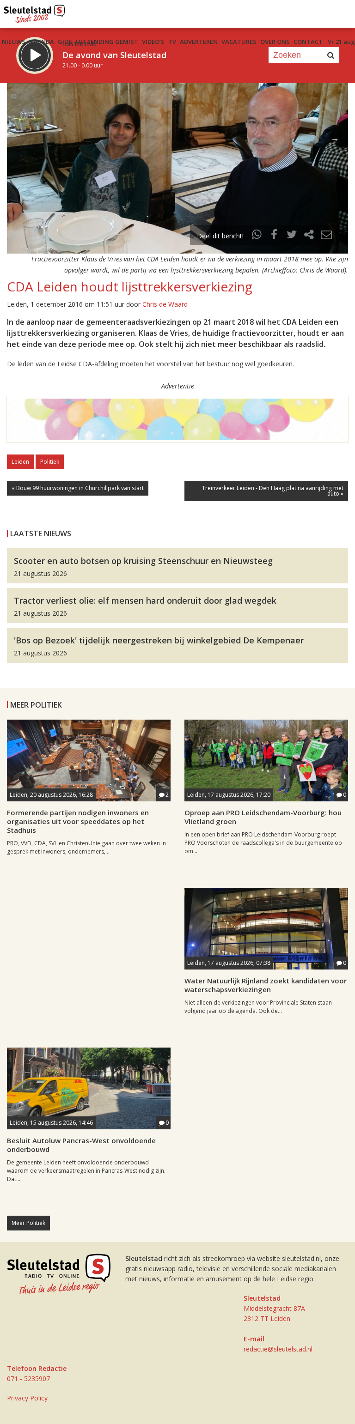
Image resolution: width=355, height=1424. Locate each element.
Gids (65, 41)
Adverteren (199, 41)
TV (172, 41)
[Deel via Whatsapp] (257, 235)
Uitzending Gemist (107, 41)
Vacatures (239, 41)
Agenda (41, 41)
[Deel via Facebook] (274, 235)
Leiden (20, 462)
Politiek (49, 462)
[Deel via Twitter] (292, 235)
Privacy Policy (27, 1398)
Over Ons (275, 41)
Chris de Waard (165, 304)
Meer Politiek (28, 1223)
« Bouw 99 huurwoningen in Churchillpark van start (78, 488)
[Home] (34, 11)
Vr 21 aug (341, 41)
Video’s (153, 41)
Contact (308, 41)
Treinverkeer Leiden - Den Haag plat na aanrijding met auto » (272, 490)
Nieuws (13, 41)
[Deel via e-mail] (326, 235)
